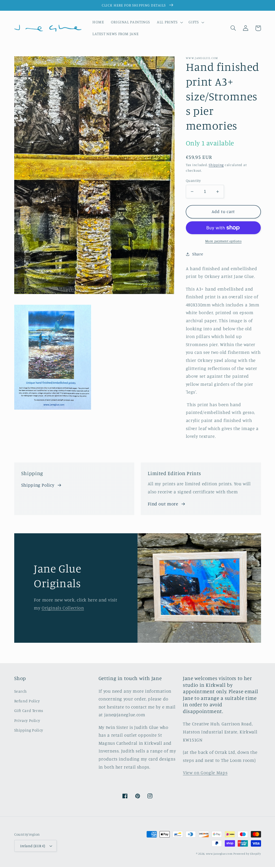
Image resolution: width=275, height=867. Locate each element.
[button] (169, 22)
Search (20, 691)
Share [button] (197, 254)
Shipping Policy (37, 485)
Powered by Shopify (247, 853)
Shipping (216, 165)
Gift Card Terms (28, 710)
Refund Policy (27, 701)
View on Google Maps (205, 772)
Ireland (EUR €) (32, 846)
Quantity (193, 180)
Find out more (163, 503)
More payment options (223, 241)
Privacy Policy (27, 720)
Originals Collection (63, 608)
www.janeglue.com (219, 853)
